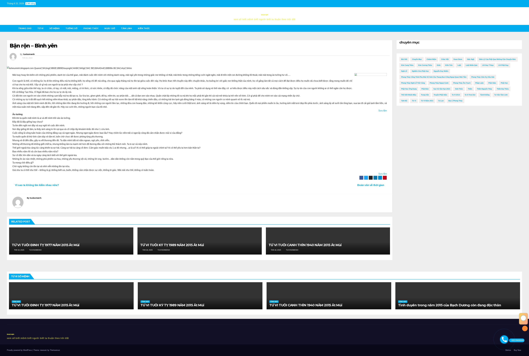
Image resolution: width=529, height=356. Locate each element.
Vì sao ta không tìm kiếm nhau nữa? (36, 185)
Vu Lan (441, 101)
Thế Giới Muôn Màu (408, 95)
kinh (438, 65)
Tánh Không (484, 95)
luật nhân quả (471, 65)
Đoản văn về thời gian (371, 185)
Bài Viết (404, 59)
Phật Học (504, 83)
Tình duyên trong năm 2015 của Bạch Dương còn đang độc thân (449, 305)
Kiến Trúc (449, 65)
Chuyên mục (417, 59)
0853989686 (517, 340)
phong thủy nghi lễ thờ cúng (413, 83)
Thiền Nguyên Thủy (484, 89)
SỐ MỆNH (54, 28)
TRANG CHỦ (25, 28)
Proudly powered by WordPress (20, 350)
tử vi (40, 28)
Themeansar (55, 350)
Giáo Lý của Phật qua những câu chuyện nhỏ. (497, 59)
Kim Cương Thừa (425, 65)
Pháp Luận (479, 83)
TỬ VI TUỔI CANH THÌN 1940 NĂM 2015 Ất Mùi (305, 245)
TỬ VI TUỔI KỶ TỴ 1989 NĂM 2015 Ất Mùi (172, 245)
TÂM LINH (126, 28)
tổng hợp (16, 301)
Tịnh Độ (404, 101)
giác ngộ (470, 59)
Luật (459, 65)
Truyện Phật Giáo (440, 95)
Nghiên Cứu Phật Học (420, 71)
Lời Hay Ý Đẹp (487, 65)
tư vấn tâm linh (501, 95)
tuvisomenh (29, 54)
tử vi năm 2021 (427, 101)
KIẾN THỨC (144, 28)
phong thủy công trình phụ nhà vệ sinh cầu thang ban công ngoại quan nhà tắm (433, 77)
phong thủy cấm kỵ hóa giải (482, 77)
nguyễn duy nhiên (441, 71)
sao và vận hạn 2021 (441, 89)
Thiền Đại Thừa (503, 89)
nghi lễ (404, 71)
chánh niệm (431, 59)
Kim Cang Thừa (407, 65)
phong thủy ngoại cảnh (439, 83)
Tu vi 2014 (456, 95)
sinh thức (459, 89)
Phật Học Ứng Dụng (409, 89)
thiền (470, 89)
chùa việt (445, 59)
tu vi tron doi (470, 95)
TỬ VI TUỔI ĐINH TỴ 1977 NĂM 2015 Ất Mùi (45, 245)
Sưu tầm (382, 110)
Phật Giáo (492, 83)
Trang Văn (425, 95)
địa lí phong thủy (455, 101)
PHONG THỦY (90, 28)
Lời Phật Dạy (503, 65)
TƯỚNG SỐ (71, 28)
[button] (520, 28)
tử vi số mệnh (264, 15)
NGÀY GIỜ (109, 28)
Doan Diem (458, 59)
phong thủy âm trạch (461, 83)
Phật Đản (425, 89)
